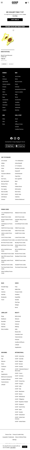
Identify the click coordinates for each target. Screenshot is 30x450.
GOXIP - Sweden (19, 412)
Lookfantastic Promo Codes (8, 240)
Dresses (4, 86)
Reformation (18, 189)
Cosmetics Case (19, 334)
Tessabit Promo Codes (20, 264)
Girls (3, 121)
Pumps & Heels (18, 292)
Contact (17, 126)
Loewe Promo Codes (20, 237)
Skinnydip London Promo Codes (7, 261)
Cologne (3, 369)
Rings (2, 316)
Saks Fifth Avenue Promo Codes (7, 257)
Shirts (16, 79)
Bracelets (3, 321)
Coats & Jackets (6, 84)
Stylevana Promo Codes (7, 264)
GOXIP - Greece (18, 378)
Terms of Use (8, 434)
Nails (16, 329)
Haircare (17, 324)
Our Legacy (4, 189)
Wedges (17, 304)
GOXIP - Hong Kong (19, 381)
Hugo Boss (17, 176)
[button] (15, 19)
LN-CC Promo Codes (6, 237)
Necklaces (3, 319)
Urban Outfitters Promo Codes (6, 272)
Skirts (3, 92)
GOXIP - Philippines (19, 399)
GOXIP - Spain (18, 409)
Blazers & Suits (18, 81)
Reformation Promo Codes (7, 253)
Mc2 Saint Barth (5, 181)
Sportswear (5, 81)
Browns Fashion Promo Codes (6, 220)
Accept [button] (24, 446)
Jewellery (4, 102)
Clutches (3, 292)
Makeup (17, 326)
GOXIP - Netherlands (20, 396)
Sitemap (14, 439)
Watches (17, 110)
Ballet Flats (17, 289)
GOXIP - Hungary (19, 383)
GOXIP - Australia (19, 358)
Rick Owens (18, 191)
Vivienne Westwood (19, 199)
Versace (3, 199)
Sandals (17, 299)
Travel (2, 299)
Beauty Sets (18, 331)
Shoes (3, 107)
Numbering (4, 186)
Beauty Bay (4, 60)
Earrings (3, 324)
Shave (2, 364)
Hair (2, 358)
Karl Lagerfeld (18, 178)
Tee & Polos (17, 76)
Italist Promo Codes (19, 230)
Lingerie (4, 110)
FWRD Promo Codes (20, 228)
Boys (3, 124)
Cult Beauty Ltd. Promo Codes (6, 224)
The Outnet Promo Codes (21, 267)
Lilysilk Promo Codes (20, 233)
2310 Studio (4, 160)
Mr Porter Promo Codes (6, 242)
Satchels (3, 294)
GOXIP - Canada (19, 366)
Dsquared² (17, 171)
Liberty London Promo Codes (6, 234)
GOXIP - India (18, 386)
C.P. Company (18, 165)
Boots (16, 307)
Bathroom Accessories (6, 376)
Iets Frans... (4, 178)
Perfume (17, 339)
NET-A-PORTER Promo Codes (6, 250)
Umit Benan (4, 196)
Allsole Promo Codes (6, 217)
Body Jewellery (4, 329)
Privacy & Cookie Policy (18, 434)
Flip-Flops (17, 302)
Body (2, 356)
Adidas (3, 163)
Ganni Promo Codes (6, 230)
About (16, 119)
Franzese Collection (6, 173)
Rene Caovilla (4, 191)
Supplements (18, 347)
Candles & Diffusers (19, 342)
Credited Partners (19, 129)
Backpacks (3, 297)
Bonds (2, 165)
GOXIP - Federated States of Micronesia (21, 369)
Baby (3, 119)
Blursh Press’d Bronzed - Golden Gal (7, 56)
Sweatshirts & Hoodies (20, 89)
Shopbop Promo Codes (20, 256)
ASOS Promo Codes (19, 217)
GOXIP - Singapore (19, 404)
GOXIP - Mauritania (19, 391)
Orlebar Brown (18, 186)
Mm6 (16, 181)
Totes (2, 289)
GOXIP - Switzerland (20, 414)
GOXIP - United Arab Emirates (20, 418)
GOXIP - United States (20, 421)
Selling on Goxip (19, 124)
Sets (2, 371)
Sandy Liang (18, 194)
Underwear (17, 107)
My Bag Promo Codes (20, 242)
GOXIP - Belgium (19, 361)
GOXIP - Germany (19, 376)
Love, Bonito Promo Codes (21, 240)
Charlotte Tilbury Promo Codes (20, 220)
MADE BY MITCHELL (5, 51)
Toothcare (17, 321)
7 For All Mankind (19, 160)
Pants (3, 89)
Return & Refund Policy (20, 437)
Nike (16, 184)
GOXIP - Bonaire (19, 364)
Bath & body (18, 316)
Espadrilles (17, 297)
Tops (3, 76)
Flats (16, 286)
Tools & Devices (18, 337)
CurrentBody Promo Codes (21, 223)
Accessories (5, 99)
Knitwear (4, 79)
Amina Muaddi (18, 163)
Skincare (17, 319)
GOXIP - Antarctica (19, 356)
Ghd (2, 176)
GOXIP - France (18, 373)
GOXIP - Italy (18, 388)
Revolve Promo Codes (20, 253)
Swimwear (4, 105)
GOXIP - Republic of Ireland (21, 401)
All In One (4, 94)
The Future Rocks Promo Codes (7, 268)
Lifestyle (17, 344)
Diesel (2, 171)
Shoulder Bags (4, 286)
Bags (3, 97)
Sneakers (17, 294)
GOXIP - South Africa (20, 407)
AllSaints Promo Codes (20, 212)
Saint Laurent (4, 194)
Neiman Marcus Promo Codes (20, 246)
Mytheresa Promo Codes (7, 245)
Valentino (17, 196)
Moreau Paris (4, 184)
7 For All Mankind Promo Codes (7, 213)
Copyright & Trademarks (8, 437)
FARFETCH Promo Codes (7, 228)
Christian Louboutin (19, 168)
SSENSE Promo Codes (20, 260)
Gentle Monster (18, 173)
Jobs (16, 121)
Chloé (2, 168)
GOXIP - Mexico (18, 394)
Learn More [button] (13, 447)
